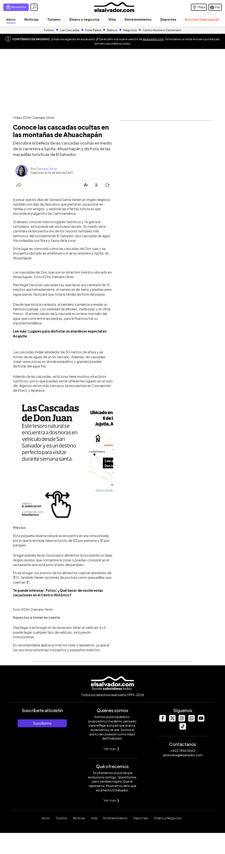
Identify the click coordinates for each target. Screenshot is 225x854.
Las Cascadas (70, 30)
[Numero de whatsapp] (191, 720)
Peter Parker (93, 30)
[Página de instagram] (181, 720)
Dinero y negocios (84, 19)
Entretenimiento (138, 19)
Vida (112, 19)
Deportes (168, 19)
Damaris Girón (46, 169)
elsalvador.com (153, 39)
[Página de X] (172, 720)
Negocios (130, 30)
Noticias (31, 19)
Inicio (11, 19)
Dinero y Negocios (167, 818)
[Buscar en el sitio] (34, 7)
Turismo (54, 19)
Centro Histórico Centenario (162, 30)
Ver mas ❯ (111, 748)
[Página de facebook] (162, 720)
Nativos (112, 30)
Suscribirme (42, 723)
